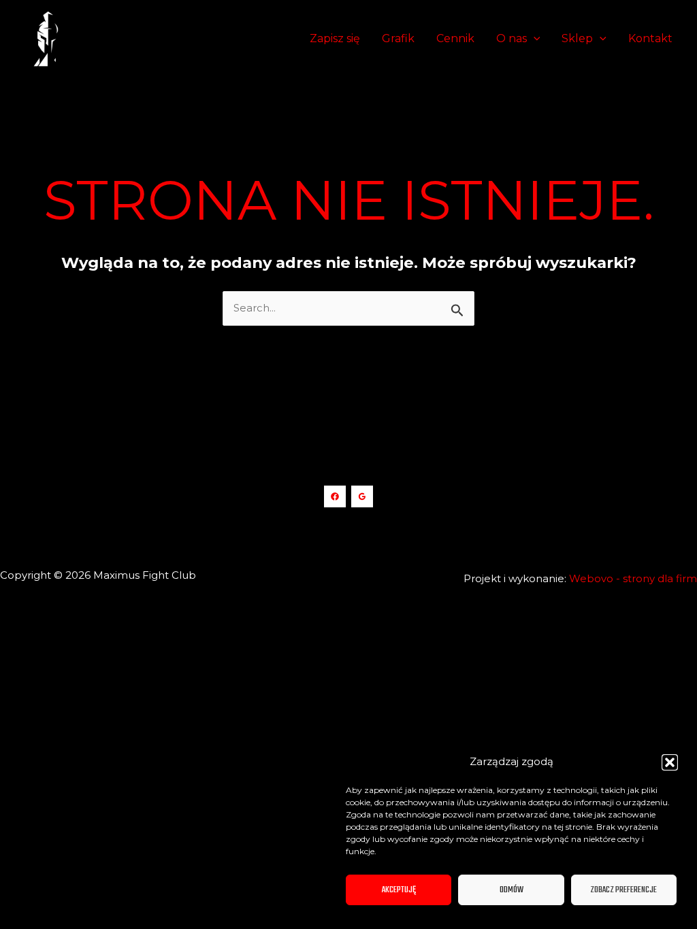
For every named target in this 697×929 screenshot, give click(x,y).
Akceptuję (399, 890)
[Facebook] (335, 496)
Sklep (577, 38)
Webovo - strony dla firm (633, 578)
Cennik (455, 38)
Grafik (398, 38)
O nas (511, 38)
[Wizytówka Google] (362, 496)
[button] (670, 762)
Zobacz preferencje (623, 890)
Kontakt (650, 38)
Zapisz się (335, 38)
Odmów (511, 890)
